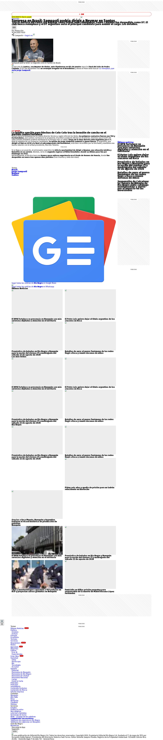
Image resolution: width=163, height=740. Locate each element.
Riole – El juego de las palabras (23, 717)
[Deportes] (81, 17)
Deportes (15, 19)
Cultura (13, 650)
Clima (14, 660)
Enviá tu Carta (17, 681)
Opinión (14, 669)
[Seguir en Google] (13, 65)
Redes (13, 645)
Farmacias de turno (18, 715)
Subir (15, 731)
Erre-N (14, 652)
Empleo (14, 708)
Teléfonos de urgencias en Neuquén (25, 722)
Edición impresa (17, 692)
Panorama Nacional (20, 677)
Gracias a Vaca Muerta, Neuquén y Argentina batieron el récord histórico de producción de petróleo (34, 522)
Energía (14, 635)
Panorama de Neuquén (21, 672)
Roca (13, 699)
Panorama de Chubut (20, 676)
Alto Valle (14, 697)
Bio (13, 663)
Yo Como (15, 667)
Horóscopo (16, 661)
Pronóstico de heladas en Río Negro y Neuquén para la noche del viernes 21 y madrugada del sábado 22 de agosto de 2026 (134, 165)
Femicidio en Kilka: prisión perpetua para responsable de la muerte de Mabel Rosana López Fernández (89, 592)
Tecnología (16, 665)
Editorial (15, 670)
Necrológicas (16, 711)
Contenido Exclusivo (19, 688)
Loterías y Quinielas (19, 713)
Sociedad (14, 658)
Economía (15, 637)
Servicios (14, 641)
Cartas (14, 679)
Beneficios (15, 725)
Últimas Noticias (19, 628)
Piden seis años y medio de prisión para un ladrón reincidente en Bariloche (89, 488)
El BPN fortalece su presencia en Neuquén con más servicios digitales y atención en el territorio (133, 147)
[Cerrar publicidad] (2, 621)
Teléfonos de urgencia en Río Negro (25, 720)
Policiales (14, 683)
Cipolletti (14, 702)
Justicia (15, 634)
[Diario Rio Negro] (12, 734)
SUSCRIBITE (21, 17)
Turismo (14, 639)
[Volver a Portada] (81, 14)
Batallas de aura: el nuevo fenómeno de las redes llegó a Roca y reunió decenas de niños (134, 175)
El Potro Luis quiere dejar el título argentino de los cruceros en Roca (133, 156)
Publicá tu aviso (17, 709)
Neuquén (14, 695)
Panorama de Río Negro (21, 674)
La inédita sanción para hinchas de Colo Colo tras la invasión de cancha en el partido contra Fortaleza (59, 133)
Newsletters (18, 643)
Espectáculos (17, 654)
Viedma (14, 704)
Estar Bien (17, 656)
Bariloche (14, 701)
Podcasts (14, 685)
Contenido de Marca (19, 690)
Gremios (15, 632)
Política (14, 630)
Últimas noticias (126, 142)
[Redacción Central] (14, 26)
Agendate (16, 647)
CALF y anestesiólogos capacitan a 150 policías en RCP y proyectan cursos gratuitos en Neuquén (36, 591)
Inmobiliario (15, 686)
